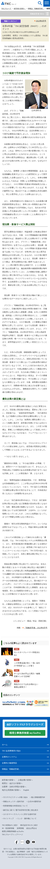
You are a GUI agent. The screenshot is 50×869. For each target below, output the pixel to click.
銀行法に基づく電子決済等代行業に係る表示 (20, 810)
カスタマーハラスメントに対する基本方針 (19, 814)
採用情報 (20, 828)
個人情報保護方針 (38, 797)
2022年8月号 (41, 21)
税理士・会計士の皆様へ (12, 783)
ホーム (5, 745)
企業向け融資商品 (9, 763)
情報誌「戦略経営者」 (36, 8)
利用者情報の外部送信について (15, 806)
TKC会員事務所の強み (11, 751)
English (26, 790)
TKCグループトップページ (12, 834)
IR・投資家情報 (8, 828)
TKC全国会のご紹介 (10, 825)
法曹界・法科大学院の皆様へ (14, 787)
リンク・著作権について (26, 818)
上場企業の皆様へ (25, 780)
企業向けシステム (9, 757)
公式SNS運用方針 (34, 801)
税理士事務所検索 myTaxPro (13, 831)
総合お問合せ (31, 828)
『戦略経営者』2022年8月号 (35, 628)
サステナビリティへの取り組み (15, 797)
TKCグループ (6, 8)
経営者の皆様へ (20, 8)
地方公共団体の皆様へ (11, 790)
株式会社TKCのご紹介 (29, 825)
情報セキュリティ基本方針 (13, 801)
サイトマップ (8, 818)
